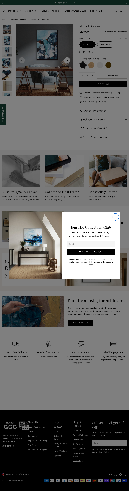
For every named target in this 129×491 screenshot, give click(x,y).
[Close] (115, 217)
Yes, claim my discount (91, 252)
